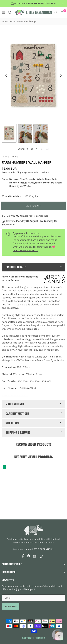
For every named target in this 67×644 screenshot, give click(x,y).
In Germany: (35, 3)
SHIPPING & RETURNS (18, 432)
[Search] (10, 12)
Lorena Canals (10, 156)
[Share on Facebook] (27, 149)
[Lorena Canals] (54, 279)
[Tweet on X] (32, 149)
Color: (32, 183)
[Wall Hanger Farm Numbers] (9, 133)
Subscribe (11, 606)
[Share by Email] (47, 149)
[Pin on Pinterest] (37, 149)
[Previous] (6, 75)
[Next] (60, 75)
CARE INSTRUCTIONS (17, 413)
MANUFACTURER (15, 404)
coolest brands (46, 542)
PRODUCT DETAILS (16, 267)
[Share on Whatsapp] (42, 149)
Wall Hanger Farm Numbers (15, 395)
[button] (62, 12)
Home (5, 21)
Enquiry (33, 196)
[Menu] (3, 12)
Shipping (21, 172)
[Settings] (55, 12)
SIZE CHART (12, 423)
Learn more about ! (33, 549)
